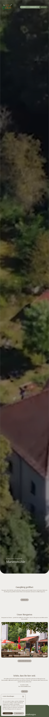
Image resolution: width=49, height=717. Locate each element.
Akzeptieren (7, 713)
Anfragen (43, 7)
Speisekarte (33, 7)
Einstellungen (19, 713)
